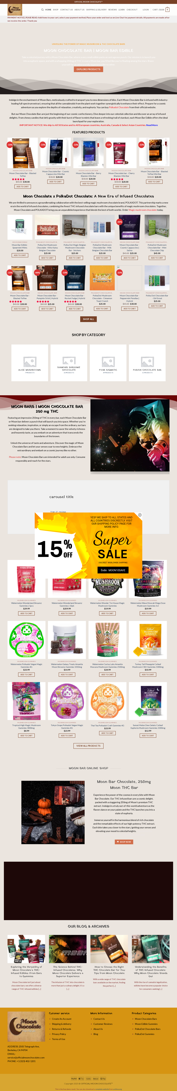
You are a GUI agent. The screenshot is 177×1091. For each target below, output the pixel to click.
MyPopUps (93, 580)
